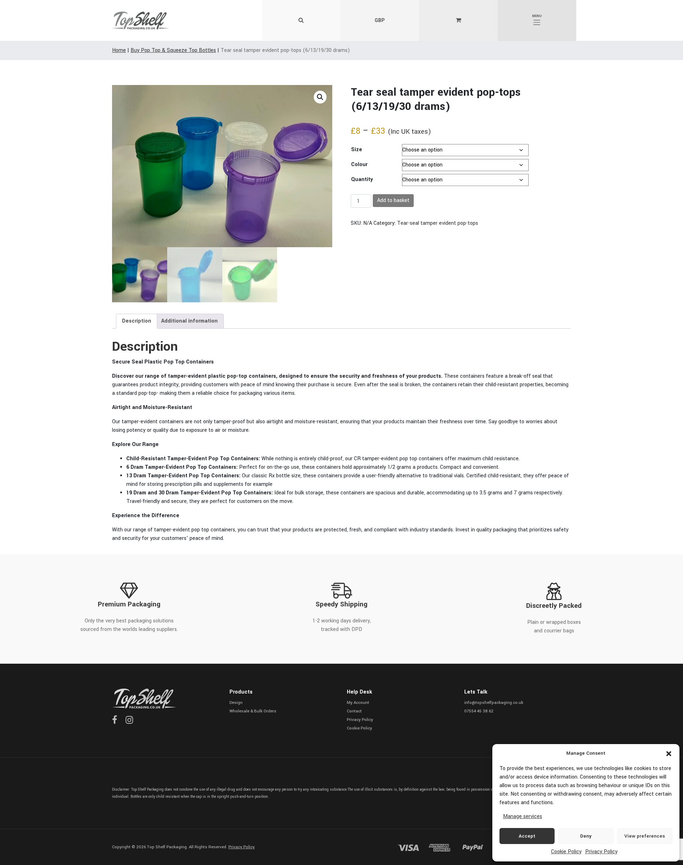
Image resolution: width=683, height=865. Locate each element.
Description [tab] (136, 321)
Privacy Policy (601, 851)
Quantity (362, 179)
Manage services (522, 816)
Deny (586, 836)
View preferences (644, 836)
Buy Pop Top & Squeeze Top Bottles (173, 50)
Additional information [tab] (189, 321)
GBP (380, 20)
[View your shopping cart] (458, 20)
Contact (354, 711)
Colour (359, 164)
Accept (527, 836)
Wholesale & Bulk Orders (252, 711)
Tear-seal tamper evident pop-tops (437, 223)
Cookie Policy (566, 851)
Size (356, 149)
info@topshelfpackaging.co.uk (493, 703)
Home (119, 50)
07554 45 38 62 (478, 711)
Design (236, 703)
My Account (358, 703)
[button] (668, 753)
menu (537, 16)
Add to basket (393, 200)
